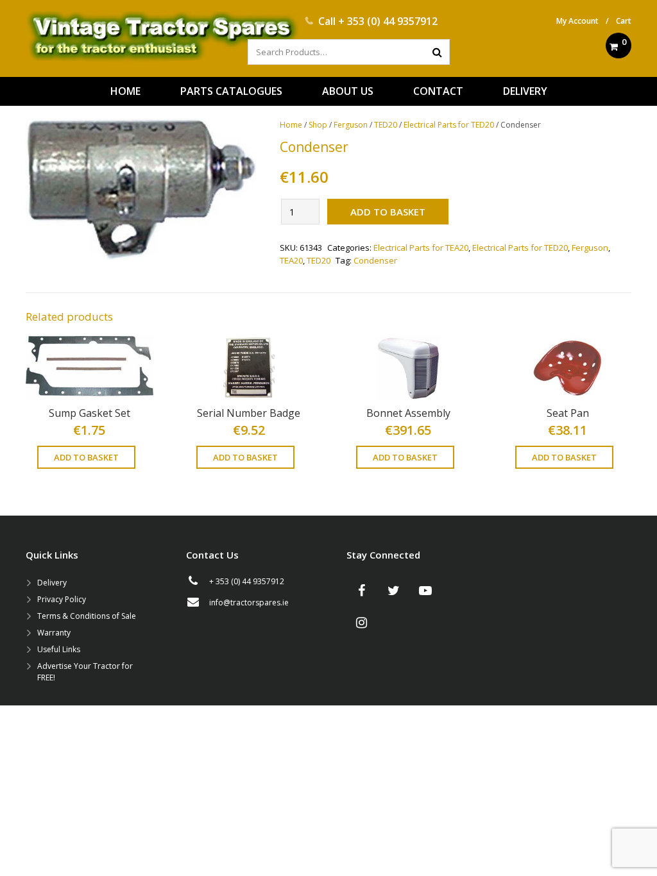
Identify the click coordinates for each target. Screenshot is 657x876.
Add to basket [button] (86, 457)
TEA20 (291, 260)
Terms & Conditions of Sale (86, 616)
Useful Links (58, 649)
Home (291, 124)
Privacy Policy (61, 599)
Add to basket (387, 211)
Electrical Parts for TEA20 (420, 247)
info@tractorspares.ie (249, 602)
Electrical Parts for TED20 (449, 124)
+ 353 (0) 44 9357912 (388, 21)
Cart (623, 20)
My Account (577, 20)
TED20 (385, 124)
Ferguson (351, 124)
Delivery (52, 582)
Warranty (54, 632)
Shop (318, 124)
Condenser (375, 260)
